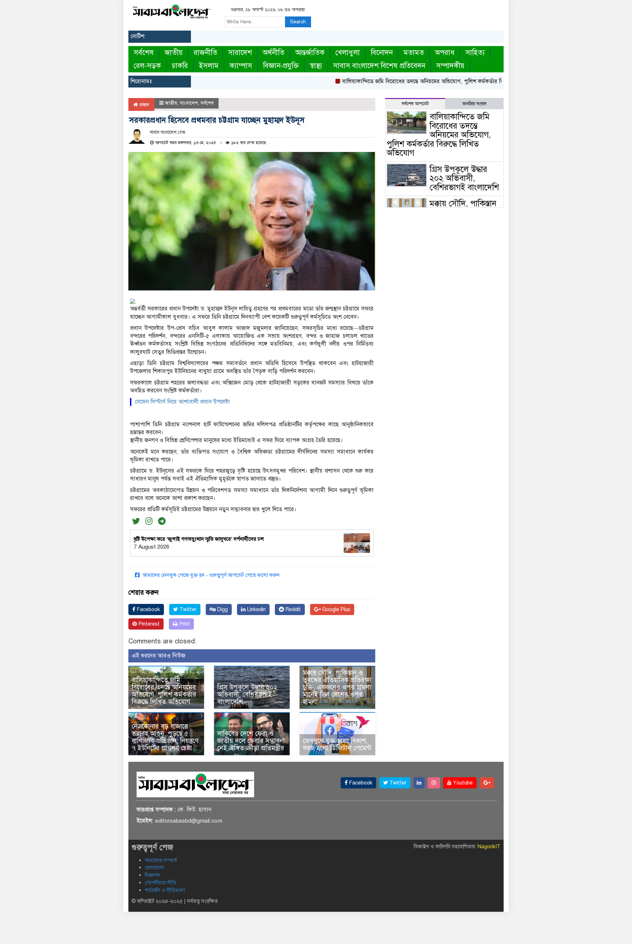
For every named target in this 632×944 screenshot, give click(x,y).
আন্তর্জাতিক (310, 52)
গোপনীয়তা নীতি (160, 883)
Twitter (187, 609)
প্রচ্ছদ (143, 105)
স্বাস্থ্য (316, 65)
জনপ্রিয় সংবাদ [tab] (474, 104)
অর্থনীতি (273, 52)
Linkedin (256, 609)
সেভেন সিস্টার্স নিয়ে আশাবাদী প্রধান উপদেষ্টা (182, 401)
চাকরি (180, 65)
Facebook (147, 609)
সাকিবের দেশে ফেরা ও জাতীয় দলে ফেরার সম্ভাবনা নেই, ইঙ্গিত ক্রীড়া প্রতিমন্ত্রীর (251, 741)
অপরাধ (445, 52)
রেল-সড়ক (147, 65)
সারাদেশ (240, 52)
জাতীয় (174, 52)
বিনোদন (382, 52)
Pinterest (148, 624)
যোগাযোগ (154, 867)
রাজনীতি (205, 52)
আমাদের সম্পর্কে (161, 860)
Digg (222, 609)
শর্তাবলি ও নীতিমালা (165, 890)
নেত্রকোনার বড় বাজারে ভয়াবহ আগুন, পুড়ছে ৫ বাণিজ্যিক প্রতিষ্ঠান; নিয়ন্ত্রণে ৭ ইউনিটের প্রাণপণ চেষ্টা (165, 737)
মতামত (414, 52)
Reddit (292, 609)
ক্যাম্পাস (240, 65)
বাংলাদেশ (189, 103)
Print (184, 624)
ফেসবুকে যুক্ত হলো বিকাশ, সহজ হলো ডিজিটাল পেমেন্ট (337, 744)
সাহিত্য (475, 52)
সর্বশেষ (144, 52)
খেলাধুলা (347, 52)
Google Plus (335, 609)
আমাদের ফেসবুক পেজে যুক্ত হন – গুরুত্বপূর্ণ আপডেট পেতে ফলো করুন (210, 575)
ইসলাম (209, 65)
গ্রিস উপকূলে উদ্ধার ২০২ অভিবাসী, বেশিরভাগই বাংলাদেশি (247, 694)
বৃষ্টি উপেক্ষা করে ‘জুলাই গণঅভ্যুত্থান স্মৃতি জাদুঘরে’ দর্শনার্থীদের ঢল (199, 539)
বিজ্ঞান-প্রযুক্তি (281, 65)
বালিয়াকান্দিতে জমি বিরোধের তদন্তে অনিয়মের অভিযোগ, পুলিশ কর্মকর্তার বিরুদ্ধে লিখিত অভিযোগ (429, 81)
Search (298, 22)
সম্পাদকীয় (450, 65)
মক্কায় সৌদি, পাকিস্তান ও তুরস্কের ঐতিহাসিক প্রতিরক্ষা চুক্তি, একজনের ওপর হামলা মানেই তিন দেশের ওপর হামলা (337, 687)
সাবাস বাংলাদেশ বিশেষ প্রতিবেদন (379, 65)
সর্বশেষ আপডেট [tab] (415, 104)
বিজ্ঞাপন (152, 875)
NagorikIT (489, 846)
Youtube (462, 783)
